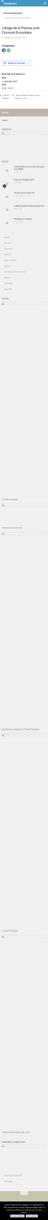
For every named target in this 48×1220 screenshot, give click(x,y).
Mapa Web (8, 289)
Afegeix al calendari (16, 63)
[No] (45, 1211)
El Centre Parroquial (10, 931)
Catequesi (7, 254)
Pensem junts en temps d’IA (24, 193)
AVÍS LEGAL (8, 1182)
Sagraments (8, 249)
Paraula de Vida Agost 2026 (24, 180)
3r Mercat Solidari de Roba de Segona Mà (29, 206)
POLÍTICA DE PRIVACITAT (13, 1176)
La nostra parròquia (10, 499)
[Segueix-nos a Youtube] (44, 112)
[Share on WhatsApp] (9, 50)
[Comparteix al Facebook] (4, 50)
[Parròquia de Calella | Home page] (12, 3)
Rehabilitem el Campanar (23, 219)
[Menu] (45, 3)
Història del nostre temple (12, 528)
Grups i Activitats (10, 260)
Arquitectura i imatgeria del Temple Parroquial (20, 729)
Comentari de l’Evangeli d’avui (14, 272)
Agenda (7, 266)
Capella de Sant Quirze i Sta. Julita (16, 1132)
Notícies (7, 278)
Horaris (7, 237)
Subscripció (8, 283)
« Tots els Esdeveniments (12, 13)
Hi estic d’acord (17, 1216)
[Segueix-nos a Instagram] (36, 112)
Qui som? (7, 243)
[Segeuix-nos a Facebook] (40, 112)
